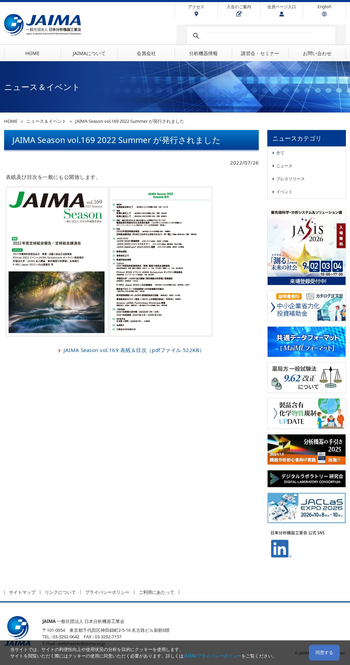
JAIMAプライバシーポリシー (212, 656)
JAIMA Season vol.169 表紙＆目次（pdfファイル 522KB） (134, 350)
